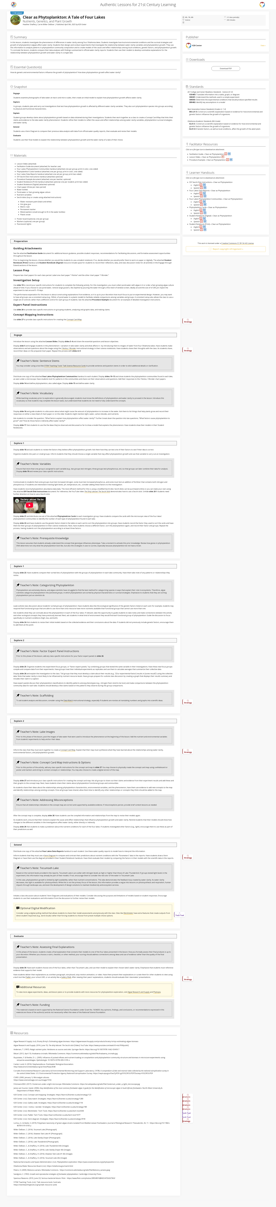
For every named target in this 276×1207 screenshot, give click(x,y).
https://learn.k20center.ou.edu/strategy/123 (73, 1095)
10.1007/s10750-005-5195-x (59, 1060)
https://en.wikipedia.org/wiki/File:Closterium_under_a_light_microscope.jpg (110, 1084)
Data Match (68, 700)
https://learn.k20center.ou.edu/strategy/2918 (67, 1119)
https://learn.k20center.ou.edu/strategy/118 (65, 1103)
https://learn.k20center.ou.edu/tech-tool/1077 (61, 1115)
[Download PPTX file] (222, 157)
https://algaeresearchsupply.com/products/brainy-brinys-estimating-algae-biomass (104, 1041)
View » (263, 45)
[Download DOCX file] (229, 154)
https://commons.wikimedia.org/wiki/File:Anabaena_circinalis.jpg (92, 1053)
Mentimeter (128, 913)
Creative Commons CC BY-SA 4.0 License (237, 243)
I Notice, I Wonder (68, 348)
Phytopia (157, 992)
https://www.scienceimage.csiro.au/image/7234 (32, 1080)
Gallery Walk (66, 977)
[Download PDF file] (226, 154)
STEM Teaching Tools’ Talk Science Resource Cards (65, 366)
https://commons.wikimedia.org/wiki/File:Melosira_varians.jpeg (85, 1170)
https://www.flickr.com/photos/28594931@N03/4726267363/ (91, 1178)
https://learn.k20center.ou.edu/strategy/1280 (65, 1099)
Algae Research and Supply (139, 992)
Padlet (28, 977)
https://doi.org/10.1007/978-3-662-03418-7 (102, 1049)
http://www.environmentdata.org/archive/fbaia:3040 (35, 1067)
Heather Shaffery (30, 24)
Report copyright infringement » (228, 249)
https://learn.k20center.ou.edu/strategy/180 (69, 1107)
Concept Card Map (74, 319)
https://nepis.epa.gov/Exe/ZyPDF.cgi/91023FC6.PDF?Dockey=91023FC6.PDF (123, 1073)
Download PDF (226, 68)
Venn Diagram (50, 855)
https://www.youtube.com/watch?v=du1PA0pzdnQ (109, 1045)
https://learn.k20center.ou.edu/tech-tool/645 (66, 1111)
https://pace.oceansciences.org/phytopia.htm (96, 1162)
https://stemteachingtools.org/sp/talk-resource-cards (35, 1185)
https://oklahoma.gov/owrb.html (60, 1166)
